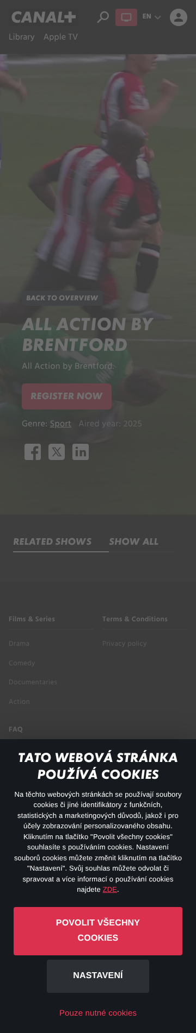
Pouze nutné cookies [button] (98, 1013)
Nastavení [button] (97, 975)
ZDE (110, 889)
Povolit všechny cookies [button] (98, 930)
